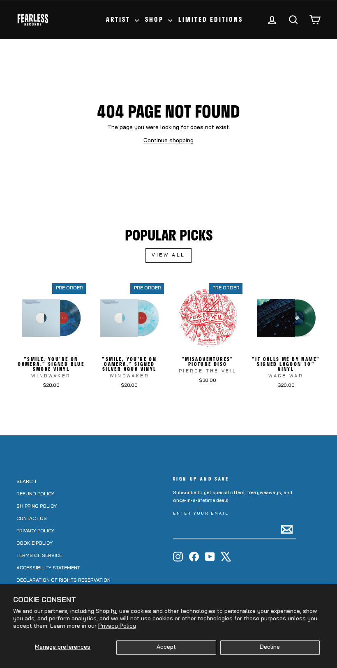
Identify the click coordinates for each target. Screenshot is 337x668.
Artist (119, 19)
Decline (270, 647)
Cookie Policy (34, 543)
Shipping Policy (36, 506)
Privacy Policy (117, 626)
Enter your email (201, 513)
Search (26, 481)
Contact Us (31, 518)
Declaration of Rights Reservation (63, 580)
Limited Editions (210, 19)
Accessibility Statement (48, 568)
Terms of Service (39, 555)
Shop (155, 19)
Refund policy (35, 494)
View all (168, 255)
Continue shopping (168, 141)
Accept (166, 647)
